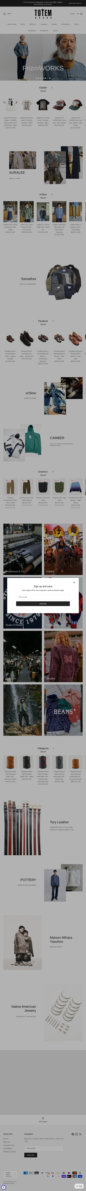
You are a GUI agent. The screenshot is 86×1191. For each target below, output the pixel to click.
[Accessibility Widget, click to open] (3, 1187)
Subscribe (43, 604)
